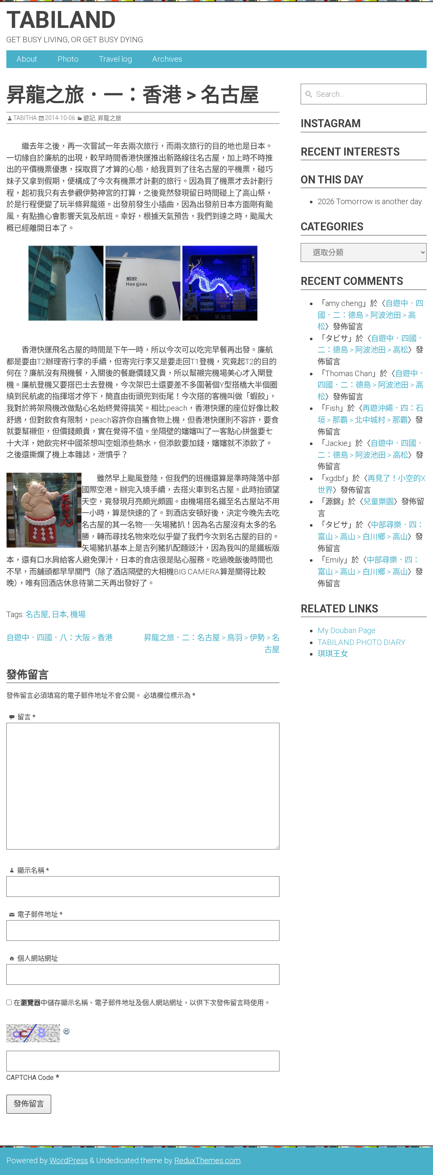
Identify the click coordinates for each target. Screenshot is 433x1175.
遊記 (89, 118)
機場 (77, 614)
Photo (68, 59)
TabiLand (61, 19)
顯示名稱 (33, 870)
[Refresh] (66, 1029)
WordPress (68, 1160)
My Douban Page (346, 630)
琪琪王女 (333, 653)
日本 (59, 614)
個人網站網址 (37, 958)
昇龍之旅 (109, 118)
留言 (26, 717)
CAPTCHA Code (30, 1078)
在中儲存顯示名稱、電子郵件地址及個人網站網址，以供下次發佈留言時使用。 (142, 1003)
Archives (167, 59)
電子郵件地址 (40, 914)
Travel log (115, 59)
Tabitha (25, 118)
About (26, 59)
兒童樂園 (378, 501)
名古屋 (36, 614)
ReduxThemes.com (207, 1160)
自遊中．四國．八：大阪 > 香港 (59, 637)
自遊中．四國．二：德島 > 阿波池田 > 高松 (370, 315)
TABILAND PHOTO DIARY (362, 642)
